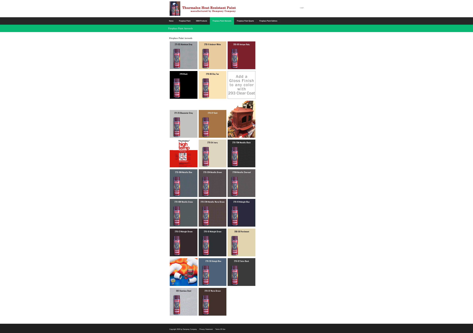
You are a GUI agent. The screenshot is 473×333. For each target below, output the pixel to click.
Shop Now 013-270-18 (212, 249)
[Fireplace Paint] (203, 8)
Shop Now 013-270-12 (183, 249)
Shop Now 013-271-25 (183, 131)
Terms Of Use (220, 329)
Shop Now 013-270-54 (212, 157)
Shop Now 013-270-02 (241, 279)
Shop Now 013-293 (241, 92)
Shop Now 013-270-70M (241, 160)
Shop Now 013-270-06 (212, 89)
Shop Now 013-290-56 (241, 249)
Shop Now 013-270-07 (212, 127)
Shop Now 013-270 (183, 89)
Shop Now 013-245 (183, 160)
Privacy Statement (206, 329)
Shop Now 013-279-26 (212, 279)
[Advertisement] (282, 73)
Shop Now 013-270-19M (183, 190)
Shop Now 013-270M (241, 190)
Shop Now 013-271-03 (183, 62)
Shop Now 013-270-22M (212, 220)
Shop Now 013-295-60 (241, 62)
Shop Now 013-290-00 (183, 279)
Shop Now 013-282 (183, 309)
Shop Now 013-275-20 (241, 121)
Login (302, 8)
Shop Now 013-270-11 (212, 62)
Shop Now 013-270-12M (212, 190)
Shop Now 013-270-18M (183, 220)
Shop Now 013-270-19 (241, 220)
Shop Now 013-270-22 (212, 309)
